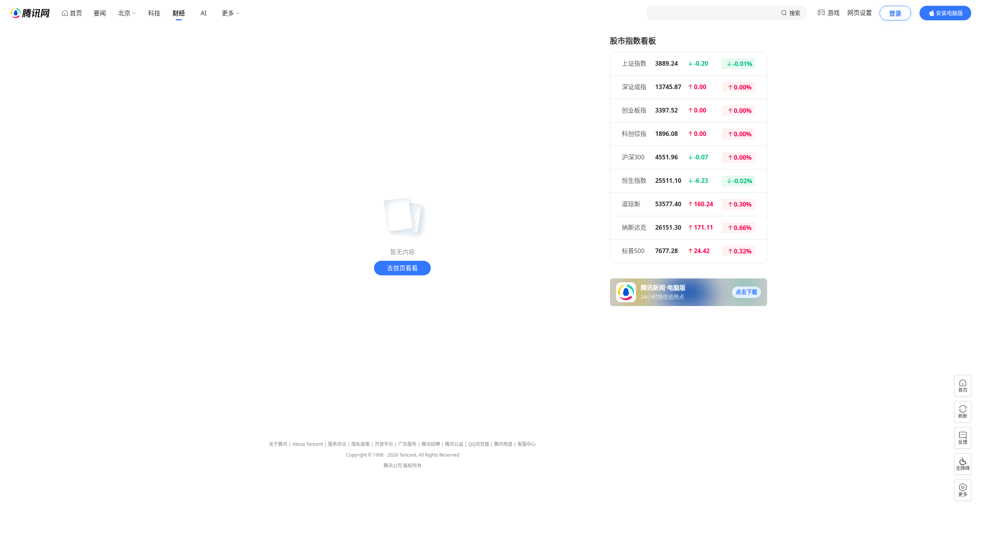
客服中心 (526, 444)
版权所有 (412, 465)
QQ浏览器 (478, 444)
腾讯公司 (393, 465)
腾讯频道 (503, 444)
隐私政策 (360, 444)
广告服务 (407, 444)
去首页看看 (402, 268)
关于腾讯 (278, 444)
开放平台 (384, 444)
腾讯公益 (454, 444)
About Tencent (307, 444)
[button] (746, 292)
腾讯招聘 (431, 444)
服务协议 (337, 444)
